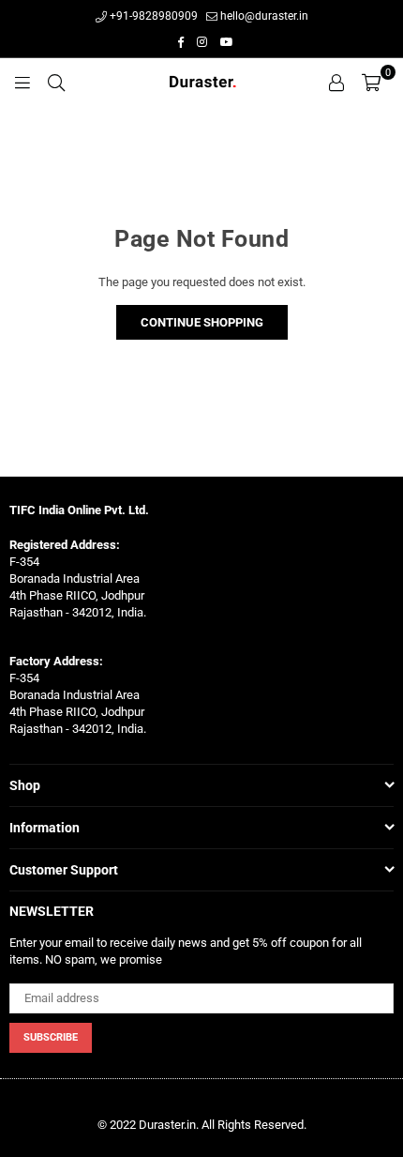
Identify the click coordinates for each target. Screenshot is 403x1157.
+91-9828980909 (152, 16)
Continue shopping (202, 322)
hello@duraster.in (262, 16)
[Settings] (336, 82)
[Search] (56, 82)
